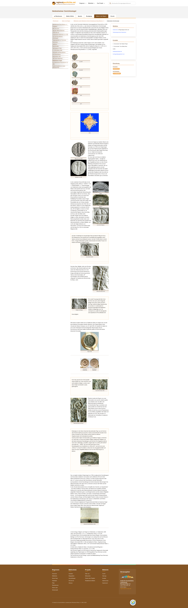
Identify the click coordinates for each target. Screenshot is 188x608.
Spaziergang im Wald (57, 48)
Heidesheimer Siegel (57, 60)
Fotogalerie (55, 26)
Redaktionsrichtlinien (90, 580)
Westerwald (55, 590)
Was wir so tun (56, 28)
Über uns (87, 573)
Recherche (71, 580)
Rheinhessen (116, 68)
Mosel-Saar (55, 578)
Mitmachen (87, 576)
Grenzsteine (55, 42)
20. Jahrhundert (117, 73)
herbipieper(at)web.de (117, 51)
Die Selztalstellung (56, 54)
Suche (103, 573)
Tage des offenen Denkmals (58, 30)
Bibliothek (91, 3)
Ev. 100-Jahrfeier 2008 (57, 50)
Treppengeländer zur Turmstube (59, 40)
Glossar (70, 583)
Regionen (82, 3)
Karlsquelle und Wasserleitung (59, 52)
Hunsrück (54, 573)
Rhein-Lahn (55, 587)
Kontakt (104, 578)
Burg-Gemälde (56, 46)
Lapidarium (55, 44)
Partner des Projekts (90, 578)
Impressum (105, 583)
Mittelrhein (54, 576)
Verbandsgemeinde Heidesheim (119, 32)
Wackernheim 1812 (57, 56)
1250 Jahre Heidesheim (57, 58)
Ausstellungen (72, 578)
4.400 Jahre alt (56, 32)
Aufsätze (71, 573)
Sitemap (104, 576)
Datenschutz (105, 580)
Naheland (54, 580)
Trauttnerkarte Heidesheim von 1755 (60, 34)
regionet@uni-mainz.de (125, 588)
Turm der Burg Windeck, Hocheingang (58, 37)
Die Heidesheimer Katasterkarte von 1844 (60, 63)
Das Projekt (100, 3)
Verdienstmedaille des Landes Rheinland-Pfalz (59, 67)
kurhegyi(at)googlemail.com (118, 54)
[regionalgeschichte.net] (64, 3)
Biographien (71, 576)
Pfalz (53, 583)
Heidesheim (115, 29)
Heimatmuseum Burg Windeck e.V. (60, 24)
